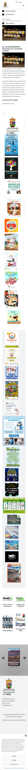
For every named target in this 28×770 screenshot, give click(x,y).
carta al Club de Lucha (8, 103)
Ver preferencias (14, 764)
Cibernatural (22, 720)
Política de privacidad (15, 767)
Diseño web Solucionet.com (10, 720)
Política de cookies (7, 767)
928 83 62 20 (8, 705)
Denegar (14, 760)
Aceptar (14, 756)
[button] (26, 735)
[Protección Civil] (14, 564)
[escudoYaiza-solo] (5, 2)
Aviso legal (22, 767)
